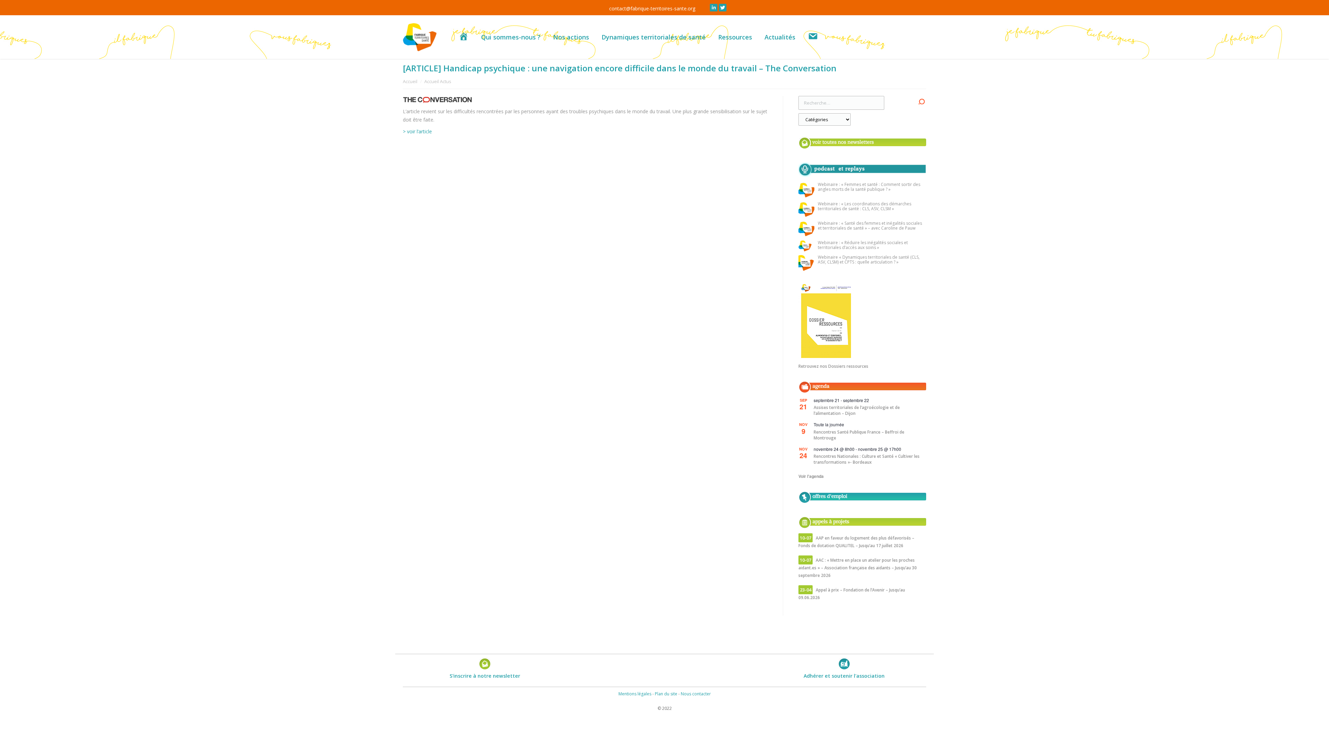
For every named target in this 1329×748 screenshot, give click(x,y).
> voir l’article (417, 131)
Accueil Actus (437, 81)
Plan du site (666, 694)
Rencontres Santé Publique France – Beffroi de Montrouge (859, 435)
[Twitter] (722, 7)
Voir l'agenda (811, 476)
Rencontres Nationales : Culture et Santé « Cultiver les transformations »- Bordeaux (867, 459)
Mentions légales (634, 694)
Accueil (410, 81)
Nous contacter (696, 694)
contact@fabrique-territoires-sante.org (652, 8)
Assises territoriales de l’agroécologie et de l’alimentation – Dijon (857, 410)
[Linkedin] (713, 7)
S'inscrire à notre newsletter (485, 676)
